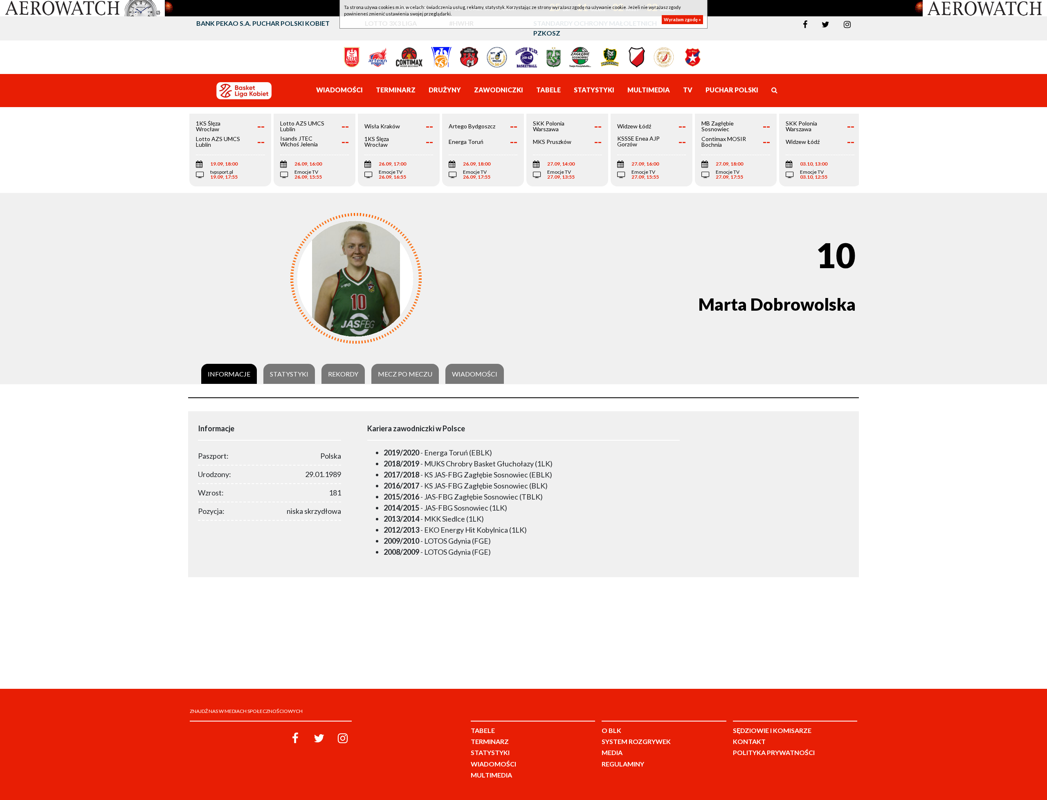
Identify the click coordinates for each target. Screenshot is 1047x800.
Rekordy (343, 374)
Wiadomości (474, 374)
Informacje (229, 374)
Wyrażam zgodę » (682, 19)
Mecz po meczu (405, 374)
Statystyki (289, 374)
